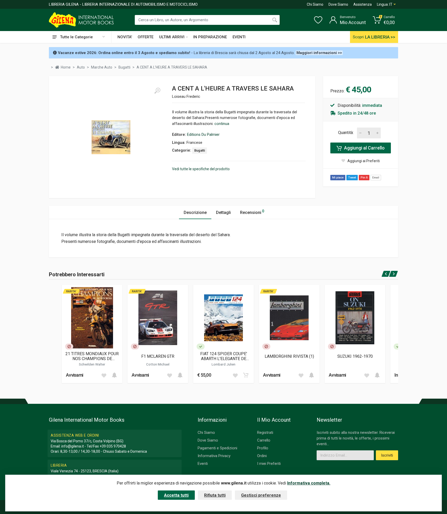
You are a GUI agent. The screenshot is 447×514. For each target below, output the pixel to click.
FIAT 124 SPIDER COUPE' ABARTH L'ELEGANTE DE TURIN (223, 356)
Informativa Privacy (214, 455)
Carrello (263, 440)
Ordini (262, 455)
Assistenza (362, 4)
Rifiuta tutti (215, 495)
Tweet (352, 177)
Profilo (262, 448)
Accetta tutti (176, 495)
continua (221, 123)
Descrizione (195, 212)
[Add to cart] (114, 375)
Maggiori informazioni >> (319, 52)
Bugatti (199, 150)
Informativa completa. (308, 483)
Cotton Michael (157, 364)
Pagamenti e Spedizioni (217, 448)
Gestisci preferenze (261, 495)
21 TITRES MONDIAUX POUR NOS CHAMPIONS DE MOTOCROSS (92, 356)
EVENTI (239, 37)
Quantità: (346, 132)
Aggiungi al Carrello (364, 148)
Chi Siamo (315, 4)
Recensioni (252, 212)
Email (375, 177)
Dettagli (223, 212)
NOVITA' (124, 37)
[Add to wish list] (104, 375)
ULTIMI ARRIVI (171, 37)
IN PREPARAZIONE (210, 37)
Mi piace (338, 177)
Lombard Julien (223, 364)
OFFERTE (145, 37)
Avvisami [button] (74, 375)
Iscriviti (387, 455)
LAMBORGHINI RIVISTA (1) (289, 356)
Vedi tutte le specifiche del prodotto (201, 169)
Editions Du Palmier (203, 134)
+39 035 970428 (113, 446)
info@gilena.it (72, 446)
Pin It (364, 177)
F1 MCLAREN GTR (157, 356)
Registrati (265, 432)
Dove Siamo (338, 4)
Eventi (203, 463)
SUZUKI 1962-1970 (355, 356)
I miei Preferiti (269, 463)
